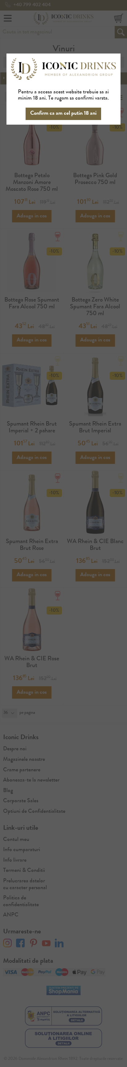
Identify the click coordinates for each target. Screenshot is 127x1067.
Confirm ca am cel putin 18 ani (63, 113)
